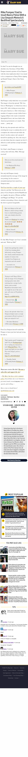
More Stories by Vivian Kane (14, 460)
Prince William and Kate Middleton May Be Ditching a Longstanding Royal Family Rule (17, 558)
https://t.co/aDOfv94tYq (12, 296)
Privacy (5, 670)
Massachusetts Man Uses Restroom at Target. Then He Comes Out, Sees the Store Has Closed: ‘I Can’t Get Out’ (15, 534)
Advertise (22, 667)
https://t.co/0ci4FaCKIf (12, 226)
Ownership (10, 678)
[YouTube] (25, 402)
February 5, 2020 (10, 168)
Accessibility (20, 670)
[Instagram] (20, 402)
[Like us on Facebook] (17, 402)
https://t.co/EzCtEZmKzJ (12, 356)
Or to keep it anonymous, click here (16, 612)
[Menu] (2, 2)
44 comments (24, 23)
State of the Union (4, 398)
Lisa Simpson (3, 396)
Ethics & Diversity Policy (17, 673)
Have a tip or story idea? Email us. (16, 610)
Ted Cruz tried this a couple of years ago (13, 187)
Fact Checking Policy (18, 675)
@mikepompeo (17, 342)
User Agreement (7, 673)
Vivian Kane (4, 23)
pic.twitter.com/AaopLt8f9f (13, 87)
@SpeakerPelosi (12, 347)
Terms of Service (12, 670)
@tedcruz (14, 219)
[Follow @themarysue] (14, 402)
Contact (16, 678)
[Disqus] (14, 638)
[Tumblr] (22, 402)
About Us (16, 667)
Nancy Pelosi (16, 396)
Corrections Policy (7, 675)
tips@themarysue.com (7, 391)
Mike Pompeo (10, 396)
